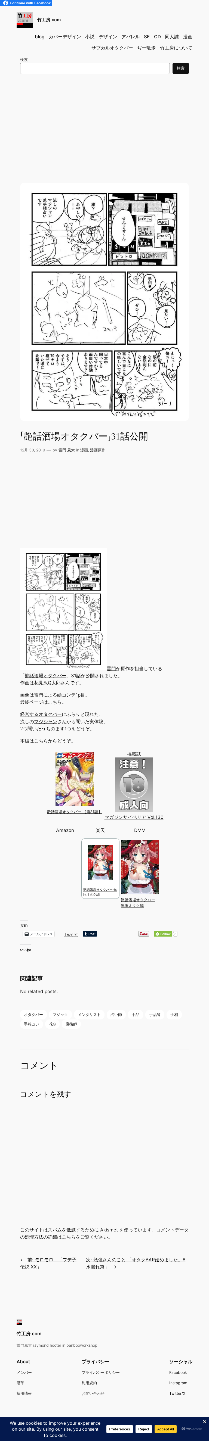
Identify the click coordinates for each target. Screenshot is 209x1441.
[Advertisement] (104, 123)
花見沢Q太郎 (47, 682)
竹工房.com (49, 19)
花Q (52, 1024)
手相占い (31, 1024)
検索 (24, 59)
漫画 (84, 450)
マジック (60, 1014)
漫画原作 (97, 450)
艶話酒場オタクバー (45, 675)
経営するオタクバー (41, 714)
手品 (135, 1014)
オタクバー (33, 1014)
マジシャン (45, 721)
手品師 (155, 1014)
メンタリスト (89, 1014)
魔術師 (71, 1024)
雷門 (111, 668)
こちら (55, 702)
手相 (174, 1014)
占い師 (116, 1014)
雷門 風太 (67, 450)
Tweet (71, 934)
